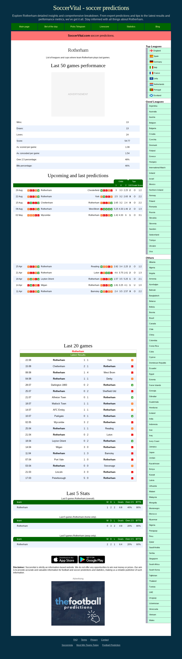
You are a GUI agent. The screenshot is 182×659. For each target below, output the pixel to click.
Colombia (153, 340)
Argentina (153, 106)
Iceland (152, 413)
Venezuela (153, 609)
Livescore (104, 26)
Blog (158, 26)
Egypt (151, 374)
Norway (152, 195)
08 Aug (19, 209)
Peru (151, 536)
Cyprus (152, 357)
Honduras (153, 408)
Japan (151, 452)
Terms (84, 640)
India (151, 419)
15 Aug (19, 202)
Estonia (152, 379)
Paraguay (153, 531)
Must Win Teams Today (87, 645)
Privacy (94, 640)
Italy (155, 67)
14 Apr (19, 285)
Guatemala (154, 402)
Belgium (152, 123)
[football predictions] (78, 625)
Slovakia (152, 218)
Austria (152, 117)
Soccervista (67, 645)
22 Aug (19, 196)
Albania (152, 262)
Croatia (152, 134)
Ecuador (152, 368)
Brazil (151, 318)
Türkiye (152, 240)
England (157, 51)
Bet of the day (51, 26)
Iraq (150, 435)
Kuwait (152, 475)
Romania (153, 207)
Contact (105, 640)
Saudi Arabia (154, 547)
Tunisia (152, 587)
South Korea (154, 570)
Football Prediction (111, 645)
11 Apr (19, 291)
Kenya (152, 469)
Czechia (152, 139)
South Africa (154, 564)
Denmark (153, 145)
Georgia (152, 391)
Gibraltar (153, 396)
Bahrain (152, 290)
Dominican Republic (157, 363)
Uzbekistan (154, 603)
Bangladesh (154, 296)
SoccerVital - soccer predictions (91, 7)
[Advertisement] (78, 94)
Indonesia (153, 424)
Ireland (152, 173)
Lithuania (153, 486)
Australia (153, 112)
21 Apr (19, 272)
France (156, 73)
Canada (152, 323)
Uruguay (153, 598)
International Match (157, 167)
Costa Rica (154, 346)
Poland (152, 201)
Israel (151, 179)
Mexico (152, 184)
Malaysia (153, 497)
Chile (151, 329)
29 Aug (19, 190)
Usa (151, 251)
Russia (152, 212)
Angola (152, 273)
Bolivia (152, 307)
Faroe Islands (155, 385)
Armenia (152, 279)
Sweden (152, 229)
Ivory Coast (154, 441)
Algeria (152, 268)
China (151, 335)
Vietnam (152, 615)
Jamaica (152, 447)
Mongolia (153, 503)
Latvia (151, 480)
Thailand (152, 581)
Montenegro (154, 508)
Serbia (152, 553)
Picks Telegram (77, 26)
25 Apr (19, 266)
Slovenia (152, 223)
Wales (151, 620)
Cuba (151, 352)
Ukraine (152, 246)
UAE (151, 592)
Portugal (157, 90)
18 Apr (19, 279)
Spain (156, 56)
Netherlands (158, 84)
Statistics (131, 26)
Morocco (153, 514)
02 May (19, 215)
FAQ (75, 640)
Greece (152, 156)
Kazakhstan (154, 463)
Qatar (151, 542)
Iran (150, 430)
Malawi (152, 491)
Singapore (153, 559)
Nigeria (152, 525)
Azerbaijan (153, 284)
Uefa (155, 78)
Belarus (152, 301)
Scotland (157, 95)
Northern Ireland (156, 190)
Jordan (152, 458)
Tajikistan (153, 575)
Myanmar (153, 519)
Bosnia (152, 312)
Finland (152, 151)
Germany (157, 62)
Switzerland (154, 235)
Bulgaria (152, 128)
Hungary (153, 162)
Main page (24, 26)
